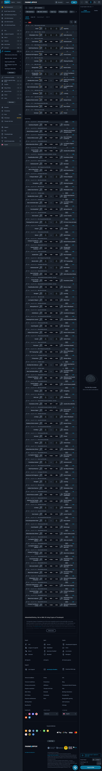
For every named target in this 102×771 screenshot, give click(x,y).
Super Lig (53, 11)
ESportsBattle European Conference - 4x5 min (47, 147)
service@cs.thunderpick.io (30, 752)
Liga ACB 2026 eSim (39, 96)
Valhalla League (38, 77)
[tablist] (92, 2)
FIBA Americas (30, 11)
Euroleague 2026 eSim (39, 51)
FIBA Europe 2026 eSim (39, 109)
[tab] (27, 17)
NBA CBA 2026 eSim (39, 57)
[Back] (26, 7)
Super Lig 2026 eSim (39, 38)
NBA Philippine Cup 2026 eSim (41, 44)
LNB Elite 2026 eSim (39, 90)
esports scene (38, 626)
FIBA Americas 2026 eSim (40, 25)
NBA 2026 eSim (38, 64)
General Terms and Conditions (53, 755)
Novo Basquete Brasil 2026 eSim (41, 103)
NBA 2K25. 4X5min (42, 11)
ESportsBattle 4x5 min (39, 70)
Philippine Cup (63, 11)
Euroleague (73, 11)
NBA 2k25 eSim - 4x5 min (40, 32)
